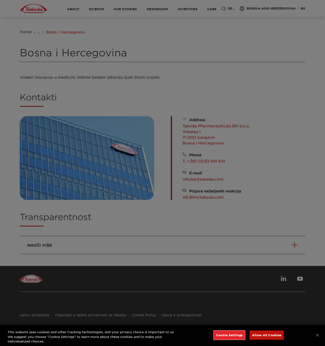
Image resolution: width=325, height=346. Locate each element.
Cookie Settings (229, 335)
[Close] (317, 335)
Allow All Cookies (266, 335)
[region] (162, 335)
